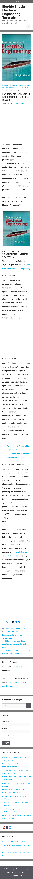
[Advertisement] (16, 125)
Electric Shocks (6, 85)
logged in (16, 667)
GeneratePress (16, 876)
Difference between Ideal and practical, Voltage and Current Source (15, 644)
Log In (6, 743)
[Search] (28, 705)
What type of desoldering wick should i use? (16, 845)
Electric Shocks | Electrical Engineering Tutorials (15, 12)
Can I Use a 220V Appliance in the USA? (14, 841)
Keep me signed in (9, 737)
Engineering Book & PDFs (12, 87)
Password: (5, 728)
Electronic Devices (12, 632)
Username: (5, 721)
